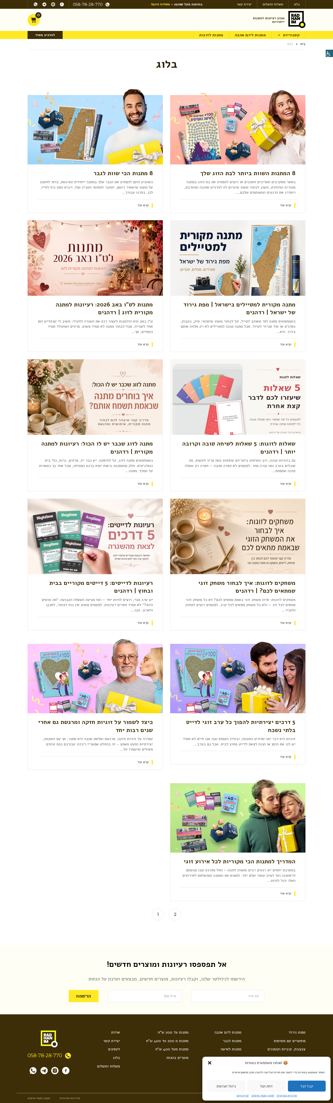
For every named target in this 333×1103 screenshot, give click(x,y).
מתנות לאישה (231, 1049)
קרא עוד (285, 205)
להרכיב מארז (45, 35)
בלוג (297, 4)
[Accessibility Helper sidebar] (329, 53)
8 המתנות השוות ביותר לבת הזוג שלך (247, 173)
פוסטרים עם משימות (289, 1041)
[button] (209, 1062)
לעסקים (114, 1049)
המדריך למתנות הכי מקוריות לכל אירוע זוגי (239, 861)
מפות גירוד (297, 1032)
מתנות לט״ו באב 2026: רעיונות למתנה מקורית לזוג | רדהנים (104, 308)
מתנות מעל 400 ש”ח (171, 1049)
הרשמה (83, 996)
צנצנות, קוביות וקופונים (286, 1049)
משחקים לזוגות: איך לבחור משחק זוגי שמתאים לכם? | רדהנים (246, 587)
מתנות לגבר (232, 1041)
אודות (115, 1032)
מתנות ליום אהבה (250, 35)
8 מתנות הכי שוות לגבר (123, 173)
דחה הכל (266, 1086)
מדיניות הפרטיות (287, 1095)
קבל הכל (307, 1086)
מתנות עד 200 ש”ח (173, 1032)
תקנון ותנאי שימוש (263, 1095)
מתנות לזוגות (211, 35)
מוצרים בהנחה (177, 1057)
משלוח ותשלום (273, 4)
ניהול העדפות (226, 1086)
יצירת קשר (242, 1095)
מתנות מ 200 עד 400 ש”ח (167, 1041)
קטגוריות (291, 35)
